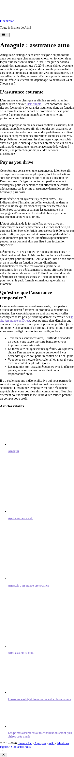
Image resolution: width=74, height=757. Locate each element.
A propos (40, 743)
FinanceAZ (7, 20)
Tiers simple (33, 104)
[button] (1, 750)
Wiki (51, 743)
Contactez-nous (21, 746)
